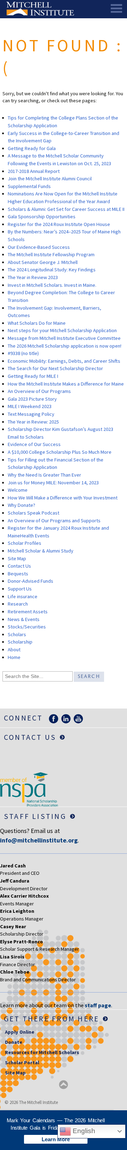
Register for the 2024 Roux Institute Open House (59, 224)
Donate (13, 1042)
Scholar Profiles (24, 543)
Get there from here (51, 1018)
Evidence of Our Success (34, 444)
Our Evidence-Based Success (39, 247)
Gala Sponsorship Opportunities (41, 216)
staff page (98, 1005)
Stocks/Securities (27, 627)
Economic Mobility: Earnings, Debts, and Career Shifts (64, 361)
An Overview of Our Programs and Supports (54, 520)
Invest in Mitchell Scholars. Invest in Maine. (52, 285)
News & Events (24, 619)
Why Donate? (21, 505)
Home (14, 657)
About (14, 649)
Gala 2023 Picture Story (32, 399)
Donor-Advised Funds (30, 581)
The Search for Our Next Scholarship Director (55, 368)
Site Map (17, 558)
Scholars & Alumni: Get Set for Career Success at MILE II (66, 209)
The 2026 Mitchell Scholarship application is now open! (64, 346)
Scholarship (20, 642)
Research (18, 604)
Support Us (20, 589)
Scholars (17, 634)
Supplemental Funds (29, 186)
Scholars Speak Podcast (33, 513)
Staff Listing (35, 816)
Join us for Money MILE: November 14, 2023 (53, 482)
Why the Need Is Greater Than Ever (44, 475)
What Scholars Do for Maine (37, 323)
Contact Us (19, 566)
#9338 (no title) (23, 353)
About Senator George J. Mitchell (43, 262)
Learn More (56, 1139)
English (83, 1131)
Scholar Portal (22, 1062)
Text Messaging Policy (31, 414)
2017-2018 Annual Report (34, 171)
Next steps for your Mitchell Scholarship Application (62, 330)
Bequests (18, 573)
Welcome (18, 490)
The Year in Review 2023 (33, 277)
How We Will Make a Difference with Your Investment (62, 498)
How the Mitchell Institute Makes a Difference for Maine (66, 384)
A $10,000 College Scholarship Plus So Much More (59, 452)
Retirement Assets (28, 611)
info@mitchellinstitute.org (39, 840)
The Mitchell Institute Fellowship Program (51, 254)
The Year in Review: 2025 (33, 422)
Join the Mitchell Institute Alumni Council (50, 178)
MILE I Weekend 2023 (30, 406)
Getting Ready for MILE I (33, 376)
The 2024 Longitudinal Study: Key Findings (52, 269)
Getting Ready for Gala (32, 148)
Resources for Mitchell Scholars (42, 1052)
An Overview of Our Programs (39, 391)
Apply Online (19, 1032)
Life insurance (22, 596)
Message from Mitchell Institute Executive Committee (64, 338)
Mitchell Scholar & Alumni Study (40, 551)
